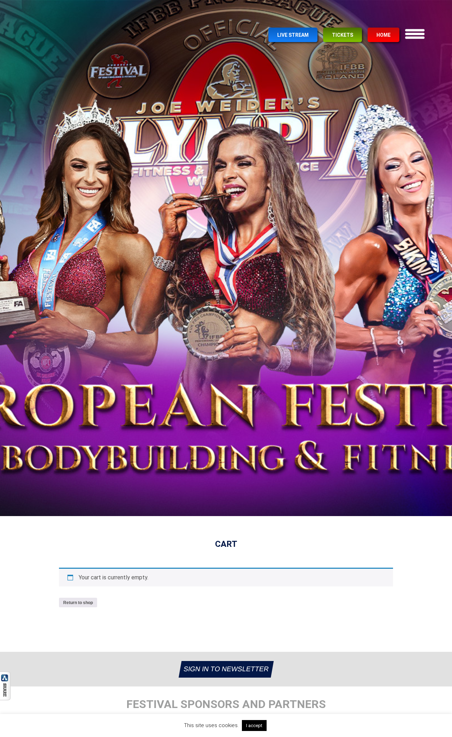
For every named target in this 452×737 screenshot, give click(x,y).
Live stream (293, 35)
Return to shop (78, 602)
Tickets (342, 35)
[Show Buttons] (5, 698)
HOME (383, 35)
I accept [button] (254, 725)
